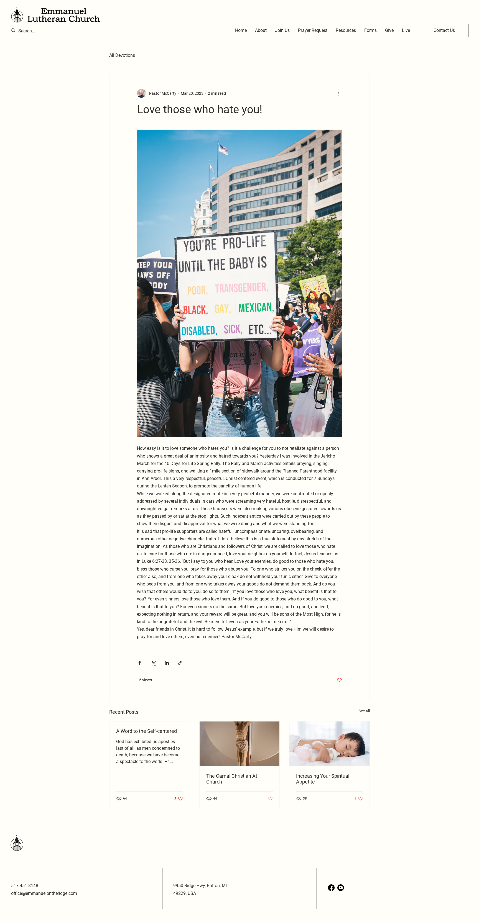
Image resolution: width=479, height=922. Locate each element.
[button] (346, 30)
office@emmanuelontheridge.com (44, 893)
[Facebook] (331, 887)
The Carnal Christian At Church (231, 779)
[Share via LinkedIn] (166, 663)
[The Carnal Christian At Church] (240, 743)
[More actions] (338, 93)
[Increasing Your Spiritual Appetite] (329, 743)
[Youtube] (340, 887)
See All (364, 711)
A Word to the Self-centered (146, 731)
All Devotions (122, 55)
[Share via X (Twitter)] (153, 663)
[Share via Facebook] (139, 663)
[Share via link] (180, 663)
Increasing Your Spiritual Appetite (322, 779)
